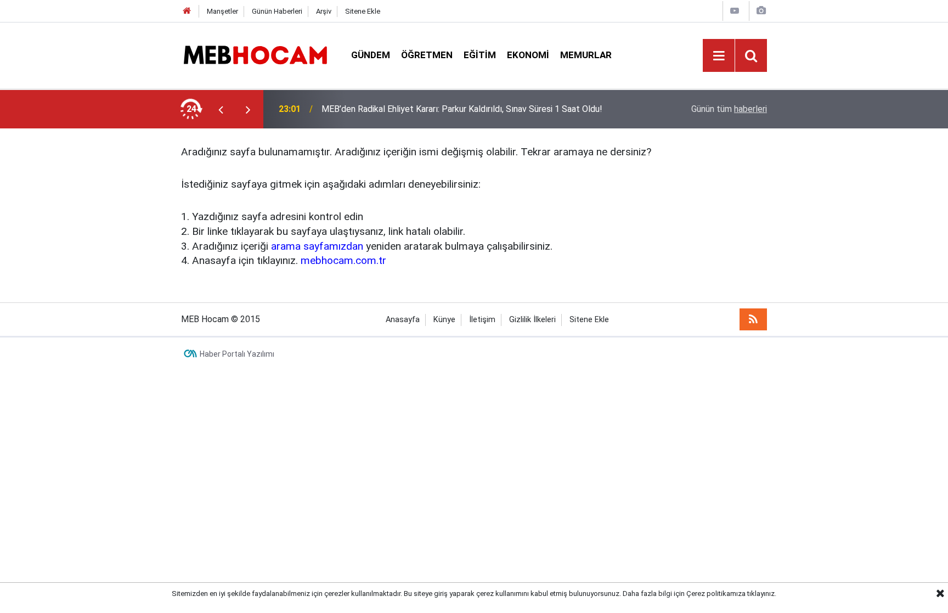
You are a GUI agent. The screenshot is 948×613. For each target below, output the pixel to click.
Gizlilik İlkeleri (532, 319)
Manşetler (222, 11)
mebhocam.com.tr (343, 260)
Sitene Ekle (362, 11)
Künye (444, 319)
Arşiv (323, 11)
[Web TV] (735, 10)
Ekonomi (528, 54)
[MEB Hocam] (255, 54)
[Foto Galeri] (761, 10)
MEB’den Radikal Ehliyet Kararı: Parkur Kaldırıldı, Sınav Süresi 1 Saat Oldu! (461, 109)
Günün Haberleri (277, 11)
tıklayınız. (761, 593)
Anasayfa (403, 319)
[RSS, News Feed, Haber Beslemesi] (753, 319)
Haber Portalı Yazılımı (237, 354)
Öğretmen (427, 54)
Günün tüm (729, 109)
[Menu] (719, 56)
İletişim (482, 319)
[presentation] (220, 109)
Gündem (370, 54)
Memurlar (586, 54)
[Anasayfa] (187, 11)
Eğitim (480, 54)
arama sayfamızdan (317, 246)
